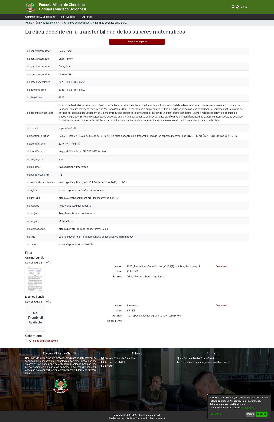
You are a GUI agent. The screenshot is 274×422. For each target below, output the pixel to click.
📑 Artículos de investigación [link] (76, 22)
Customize (215, 414)
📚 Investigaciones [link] (46, 22)
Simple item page (137, 41)
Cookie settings (116, 418)
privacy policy (247, 407)
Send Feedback (157, 418)
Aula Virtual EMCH (114, 362)
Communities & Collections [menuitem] (40, 16)
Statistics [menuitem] (87, 16)
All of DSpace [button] (67, 16)
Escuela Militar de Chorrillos (119, 358)
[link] (41, 340)
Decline (250, 414)
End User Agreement (137, 418)
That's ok (262, 414)
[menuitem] (68, 17)
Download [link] (221, 266)
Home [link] (28, 22)
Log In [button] (243, 7)
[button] (233, 7)
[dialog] (239, 406)
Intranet (109, 365)
